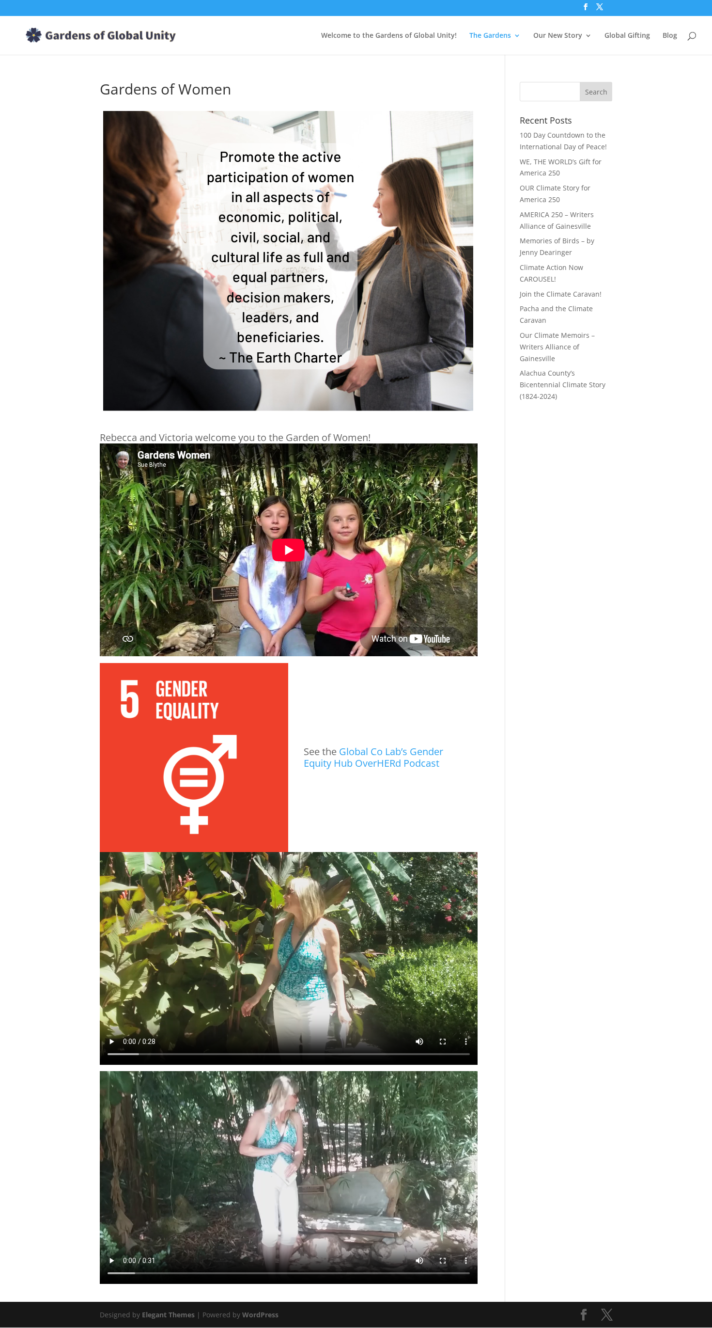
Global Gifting (627, 36)
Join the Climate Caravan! (561, 294)
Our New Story (557, 36)
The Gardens (490, 36)
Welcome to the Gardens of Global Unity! (389, 36)
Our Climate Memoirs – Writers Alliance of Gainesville (557, 347)
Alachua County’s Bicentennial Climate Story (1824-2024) (562, 384)
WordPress (260, 1314)
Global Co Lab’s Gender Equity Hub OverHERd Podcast (373, 757)
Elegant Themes (168, 1314)
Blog (670, 36)
